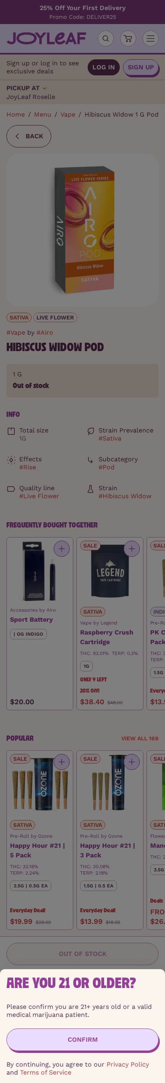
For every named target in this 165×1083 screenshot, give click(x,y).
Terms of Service (45, 1072)
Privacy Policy (128, 1064)
